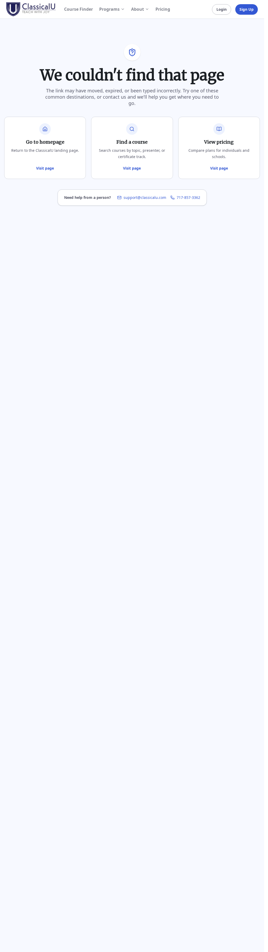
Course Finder (78, 9)
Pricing (162, 9)
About (137, 9)
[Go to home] (31, 9)
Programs (109, 9)
